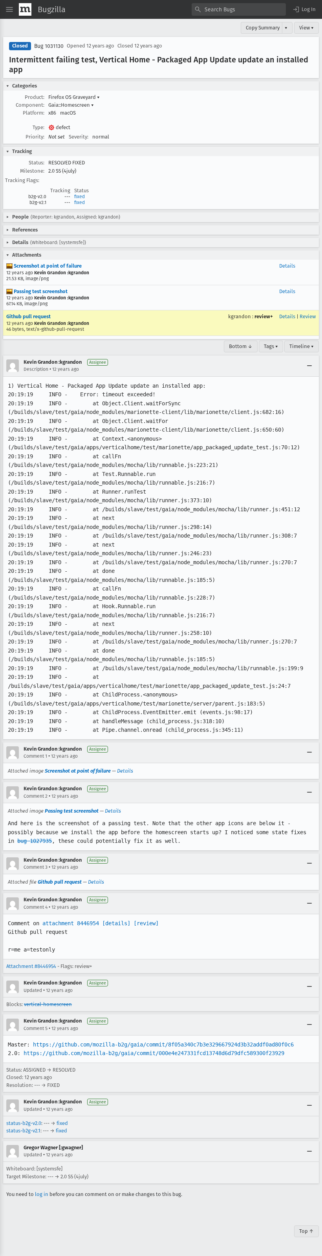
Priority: (35, 137)
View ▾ (306, 28)
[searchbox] (239, 9)
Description (36, 369)
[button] (304, 9)
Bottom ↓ (240, 346)
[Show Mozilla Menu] (25, 9)
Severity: (78, 137)
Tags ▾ (271, 346)
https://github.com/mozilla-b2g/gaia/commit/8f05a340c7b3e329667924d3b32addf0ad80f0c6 (163, 1044)
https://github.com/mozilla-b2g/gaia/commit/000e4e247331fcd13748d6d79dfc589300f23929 (154, 1053)
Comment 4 (36, 907)
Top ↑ (306, 1231)
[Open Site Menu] (9, 9)
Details (287, 266)
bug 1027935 (34, 841)
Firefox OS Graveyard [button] (74, 97)
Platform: (33, 113)
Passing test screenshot (40, 291)
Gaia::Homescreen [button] (71, 105)
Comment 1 (35, 756)
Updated (33, 990)
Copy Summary (263, 28)
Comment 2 (36, 796)
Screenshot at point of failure (47, 266)
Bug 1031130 (49, 46)
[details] (116, 923)
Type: (38, 127)
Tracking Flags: (22, 180)
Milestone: (32, 171)
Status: (36, 163)
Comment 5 (36, 1028)
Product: (34, 97)
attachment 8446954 (70, 923)
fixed (79, 196)
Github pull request (28, 316)
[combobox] (239, 9)
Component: (30, 105)
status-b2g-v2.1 (23, 1131)
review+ (263, 316)
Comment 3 (36, 867)
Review (308, 316)
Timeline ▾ (301, 346)
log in (41, 1194)
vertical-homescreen (48, 1004)
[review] (146, 923)
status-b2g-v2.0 (23, 1123)
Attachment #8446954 (31, 966)
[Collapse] (309, 365)
